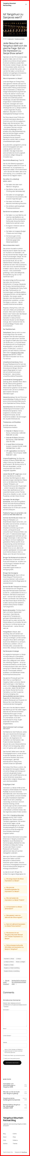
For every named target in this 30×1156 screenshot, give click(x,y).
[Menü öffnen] (26, 4)
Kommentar (6, 1009)
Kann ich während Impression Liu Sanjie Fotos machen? (15, 925)
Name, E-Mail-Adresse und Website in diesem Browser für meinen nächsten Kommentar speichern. (14, 1051)
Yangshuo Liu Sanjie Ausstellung (11, 968)
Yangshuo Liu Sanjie (19, 39)
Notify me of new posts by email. (12, 1058)
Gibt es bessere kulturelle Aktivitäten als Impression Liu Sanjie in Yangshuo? (14, 947)
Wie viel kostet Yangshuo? (6, 982)
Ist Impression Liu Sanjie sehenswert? (13, 908)
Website (5, 1042)
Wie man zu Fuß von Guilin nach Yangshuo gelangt (11, 1092)
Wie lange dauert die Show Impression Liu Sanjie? (14, 880)
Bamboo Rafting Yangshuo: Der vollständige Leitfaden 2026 (19, 982)
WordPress (24, 1152)
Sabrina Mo (11, 39)
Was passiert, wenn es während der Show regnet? (13, 916)
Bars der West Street (18, 686)
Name (5, 1028)
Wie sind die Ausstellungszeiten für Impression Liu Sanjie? (12, 889)
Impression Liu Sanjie (9, 958)
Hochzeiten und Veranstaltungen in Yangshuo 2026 (9, 1085)
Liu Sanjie (18, 958)
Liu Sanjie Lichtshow (9, 961)
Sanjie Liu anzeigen (20, 961)
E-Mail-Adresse (7, 1035)
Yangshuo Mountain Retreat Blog (9, 4)
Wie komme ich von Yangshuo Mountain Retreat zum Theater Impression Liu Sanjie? (14, 935)
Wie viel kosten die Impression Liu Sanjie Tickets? (14, 899)
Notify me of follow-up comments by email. (15, 1055)
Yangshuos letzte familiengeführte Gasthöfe (11, 1099)
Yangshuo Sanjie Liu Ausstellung (11, 971)
